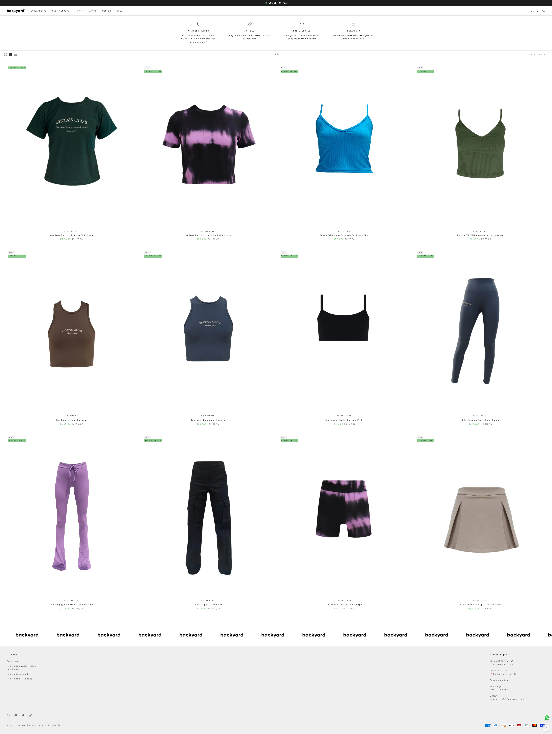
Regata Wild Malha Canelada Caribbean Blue (344, 235)
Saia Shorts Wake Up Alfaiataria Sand (480, 604)
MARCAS (92, 11)
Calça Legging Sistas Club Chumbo (480, 420)
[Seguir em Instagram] (8, 715)
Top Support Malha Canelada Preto (344, 420)
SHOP (79, 11)
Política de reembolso (18, 674)
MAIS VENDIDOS (61, 11)
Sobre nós (12, 661)
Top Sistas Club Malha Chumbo (208, 420)
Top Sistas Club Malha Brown (71, 420)
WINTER (106, 11)
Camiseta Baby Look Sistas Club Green (71, 235)
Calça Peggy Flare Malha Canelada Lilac (72, 604)
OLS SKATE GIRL (71, 231)
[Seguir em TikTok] (23, 715)
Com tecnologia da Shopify (44, 725)
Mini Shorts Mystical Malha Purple (344, 604)
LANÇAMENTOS (38, 11)
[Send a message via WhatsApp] (547, 717)
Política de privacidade (19, 678)
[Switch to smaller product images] (10, 54)
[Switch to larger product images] (5, 54)
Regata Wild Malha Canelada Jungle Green (480, 235)
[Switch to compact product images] (15, 54)
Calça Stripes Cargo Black (208, 604)
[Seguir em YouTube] (15, 715)
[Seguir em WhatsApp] (30, 715)
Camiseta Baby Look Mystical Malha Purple (207, 235)
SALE (119, 11)
